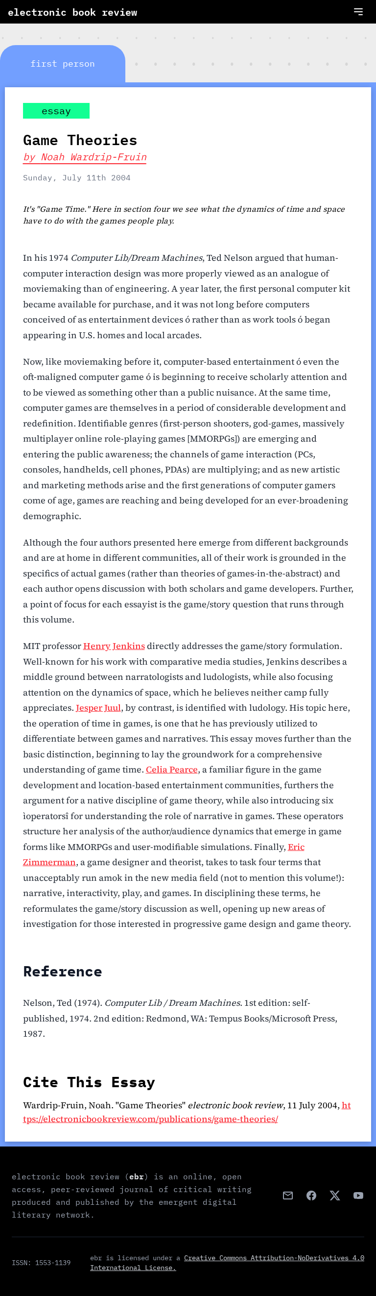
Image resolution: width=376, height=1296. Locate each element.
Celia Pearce (172, 769)
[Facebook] (311, 1195)
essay (56, 110)
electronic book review (72, 12)
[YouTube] (358, 1195)
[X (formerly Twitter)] (335, 1195)
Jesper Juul (98, 707)
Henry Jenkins (114, 646)
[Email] (288, 1195)
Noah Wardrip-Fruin (93, 156)
